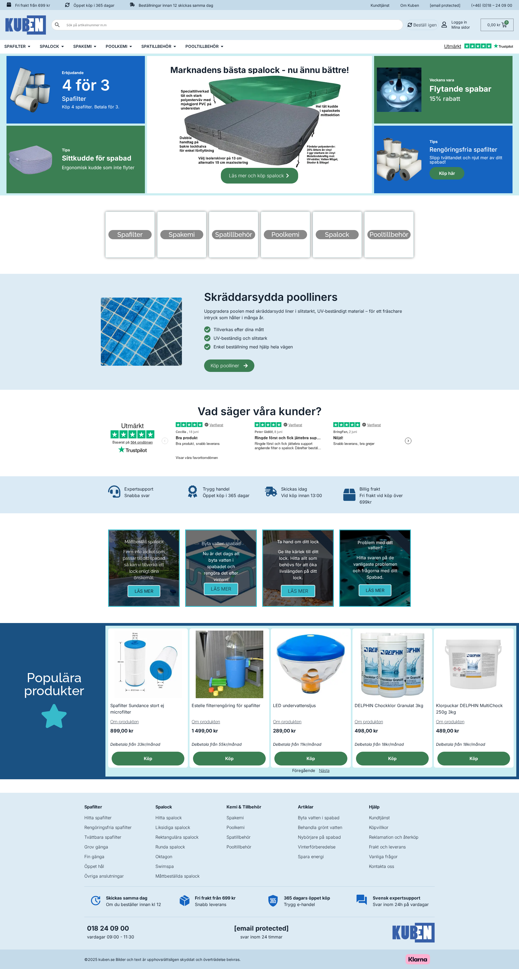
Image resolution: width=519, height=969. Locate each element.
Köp (311, 758)
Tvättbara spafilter (102, 837)
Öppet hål (94, 866)
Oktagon (163, 856)
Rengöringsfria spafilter (108, 827)
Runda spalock (170, 847)
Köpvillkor (378, 827)
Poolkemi (236, 827)
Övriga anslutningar (104, 876)
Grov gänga (96, 847)
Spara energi (311, 856)
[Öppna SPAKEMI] (95, 47)
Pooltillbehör (239, 847)
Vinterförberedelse (316, 847)
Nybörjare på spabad (319, 837)
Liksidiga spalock (172, 827)
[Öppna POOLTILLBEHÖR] (222, 47)
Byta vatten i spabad (319, 817)
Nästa (324, 770)
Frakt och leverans (387, 847)
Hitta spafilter (98, 817)
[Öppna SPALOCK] (63, 47)
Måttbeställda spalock (177, 876)
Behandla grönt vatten (320, 827)
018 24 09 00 (108, 928)
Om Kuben (409, 5)
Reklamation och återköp (393, 837)
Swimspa (164, 866)
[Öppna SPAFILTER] (29, 47)
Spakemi (235, 817)
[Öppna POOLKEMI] (131, 47)
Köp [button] (148, 758)
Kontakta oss (381, 866)
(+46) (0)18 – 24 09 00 (491, 5)
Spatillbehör (239, 837)
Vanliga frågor (383, 856)
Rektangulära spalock (176, 837)
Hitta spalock (168, 817)
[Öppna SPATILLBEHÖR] (175, 47)
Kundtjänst (380, 5)
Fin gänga (94, 856)
